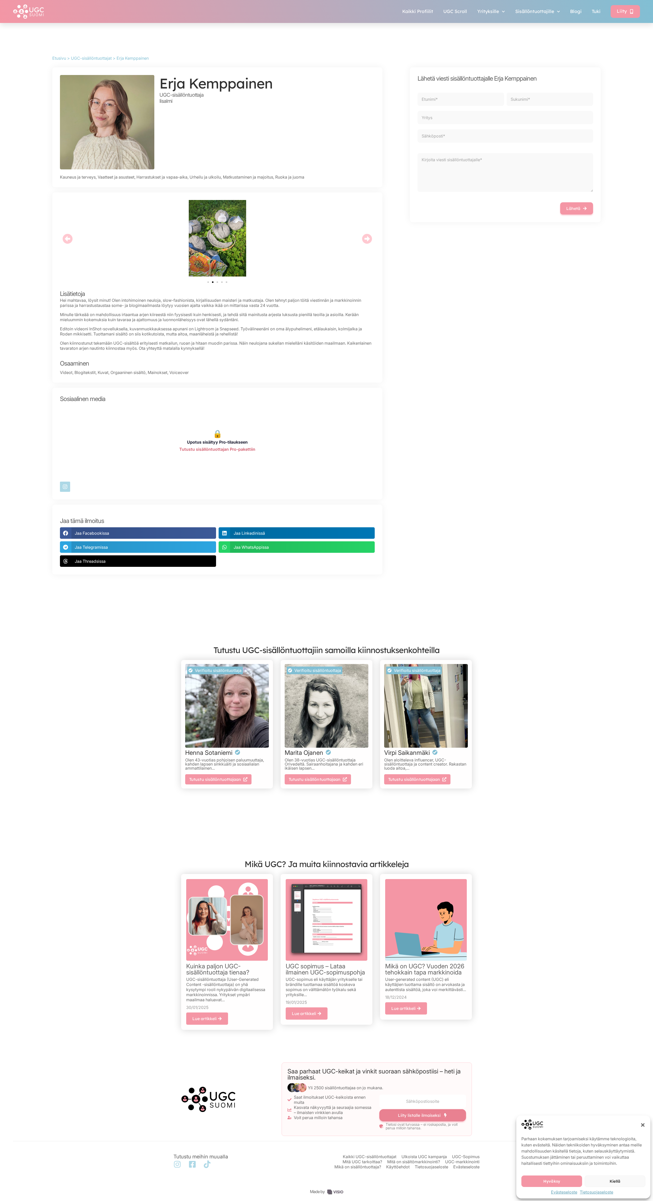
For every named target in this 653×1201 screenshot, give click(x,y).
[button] (642, 1125)
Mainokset (157, 372)
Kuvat (103, 372)
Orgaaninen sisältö (128, 372)
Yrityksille (488, 11)
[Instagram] (65, 487)
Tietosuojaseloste (596, 1192)
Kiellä (615, 1181)
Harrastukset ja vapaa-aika (161, 177)
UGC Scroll (455, 11)
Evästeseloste (564, 1192)
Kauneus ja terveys (78, 177)
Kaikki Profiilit (417, 11)
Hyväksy (551, 1181)
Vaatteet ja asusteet (116, 177)
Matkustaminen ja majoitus (248, 177)
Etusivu (59, 58)
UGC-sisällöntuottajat (91, 58)
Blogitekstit (85, 372)
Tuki (596, 11)
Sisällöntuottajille (534, 11)
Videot (66, 372)
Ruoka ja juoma (289, 177)
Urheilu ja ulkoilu (205, 177)
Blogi (576, 11)
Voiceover (179, 372)
